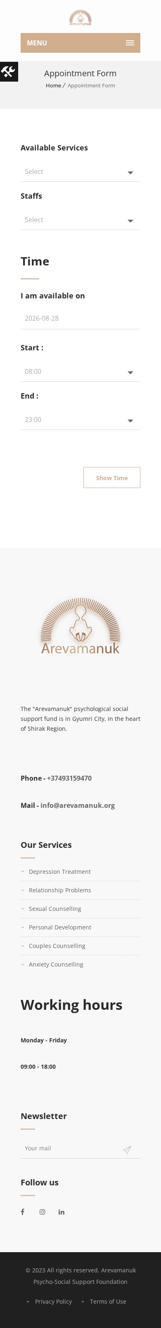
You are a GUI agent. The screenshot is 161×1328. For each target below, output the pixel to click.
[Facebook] (28, 1211)
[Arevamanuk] (80, 18)
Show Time (112, 478)
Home (53, 85)
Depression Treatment (60, 871)
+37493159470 (69, 778)
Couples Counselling (57, 946)
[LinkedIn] (66, 1211)
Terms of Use (108, 1301)
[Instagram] (47, 1211)
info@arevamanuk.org (77, 805)
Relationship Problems (60, 890)
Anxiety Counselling (56, 964)
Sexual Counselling (55, 909)
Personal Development (60, 927)
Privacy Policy (53, 1301)
